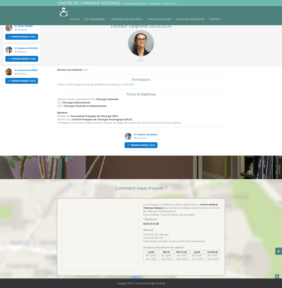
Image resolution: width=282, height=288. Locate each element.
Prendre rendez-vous (23, 36)
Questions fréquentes (190, 19)
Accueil (75, 19)
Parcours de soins (159, 19)
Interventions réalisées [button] (126, 19)
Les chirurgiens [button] (94, 19)
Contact (214, 19)
